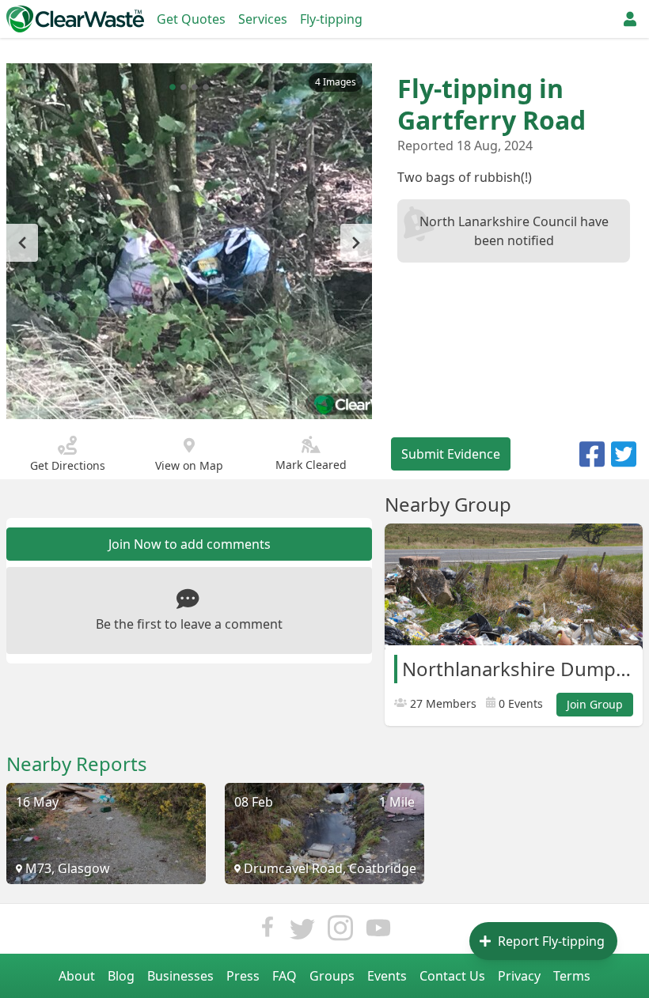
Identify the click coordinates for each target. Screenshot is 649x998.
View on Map (189, 465)
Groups (332, 976)
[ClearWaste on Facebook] (267, 932)
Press (243, 976)
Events (387, 976)
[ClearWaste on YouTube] (378, 932)
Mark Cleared (311, 464)
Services (262, 19)
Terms (571, 976)
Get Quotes (191, 19)
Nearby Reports (76, 764)
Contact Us (452, 976)
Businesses (180, 976)
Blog (121, 976)
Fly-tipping (331, 19)
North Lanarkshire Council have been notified (514, 231)
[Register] (630, 19)
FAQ (284, 976)
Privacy (519, 976)
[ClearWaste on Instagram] (340, 932)
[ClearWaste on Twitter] (302, 932)
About (77, 976)
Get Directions (67, 465)
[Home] (75, 19)
